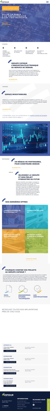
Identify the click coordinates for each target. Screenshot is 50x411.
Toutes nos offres (31, 258)
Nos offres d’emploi (37, 402)
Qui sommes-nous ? (21, 401)
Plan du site (20, 408)
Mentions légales (21, 404)
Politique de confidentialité (23, 402)
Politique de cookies (21, 406)
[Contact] (48, 400)
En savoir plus (13, 79)
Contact (6, 405)
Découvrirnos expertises (6, 24)
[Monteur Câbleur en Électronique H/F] (13, 241)
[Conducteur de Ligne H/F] (36, 217)
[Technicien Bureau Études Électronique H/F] (36, 241)
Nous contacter (10, 350)
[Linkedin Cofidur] (40, 405)
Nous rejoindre (48, 406)
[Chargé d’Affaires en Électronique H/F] (13, 217)
